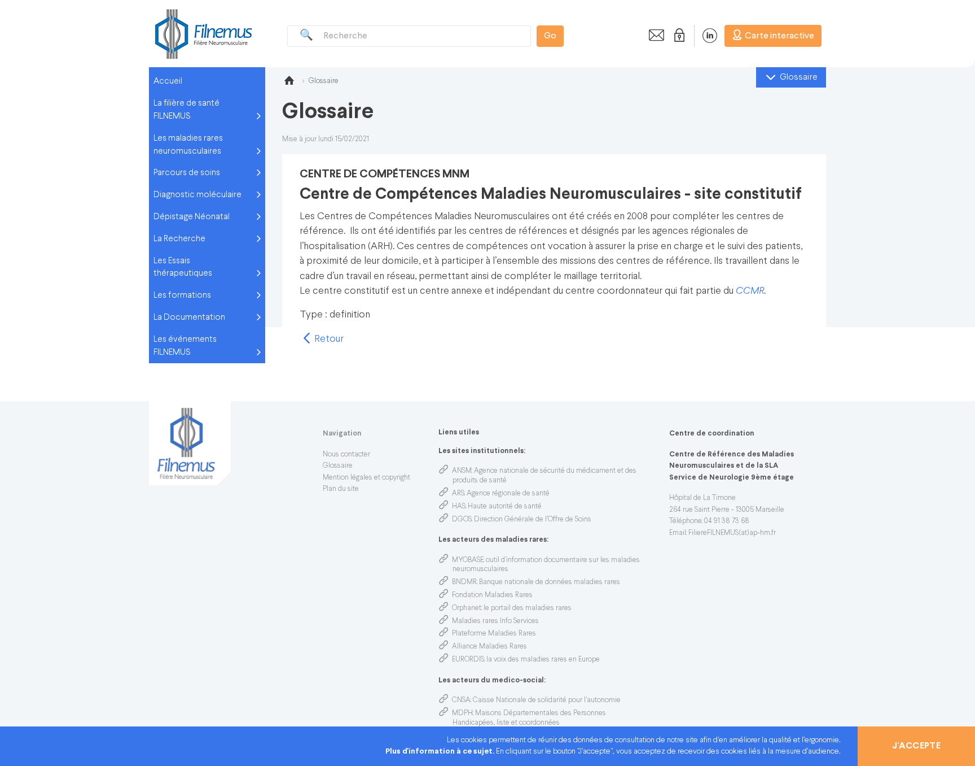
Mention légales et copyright (366, 478)
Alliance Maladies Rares (489, 646)
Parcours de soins (186, 173)
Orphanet (466, 608)
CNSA (461, 700)
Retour (328, 339)
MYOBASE (468, 560)
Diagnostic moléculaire (197, 195)
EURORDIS (468, 659)
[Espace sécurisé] (677, 35)
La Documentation (189, 317)
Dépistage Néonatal (191, 217)
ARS (458, 493)
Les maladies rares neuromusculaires (188, 144)
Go (550, 36)
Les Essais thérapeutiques (182, 267)
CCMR (750, 291)
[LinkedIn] (704, 35)
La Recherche (179, 239)
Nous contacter (346, 454)
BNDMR (464, 582)
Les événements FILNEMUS (185, 346)
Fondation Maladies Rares (492, 595)
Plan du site (341, 489)
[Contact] (653, 35)
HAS (458, 506)
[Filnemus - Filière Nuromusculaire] (202, 34)
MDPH (462, 713)
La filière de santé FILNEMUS (186, 109)
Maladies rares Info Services (495, 621)
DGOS (462, 519)
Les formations (182, 295)
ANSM (462, 471)
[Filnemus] (289, 82)
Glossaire (338, 466)
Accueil (167, 81)
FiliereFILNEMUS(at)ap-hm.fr (732, 533)
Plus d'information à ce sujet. (440, 751)
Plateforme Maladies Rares (494, 633)
